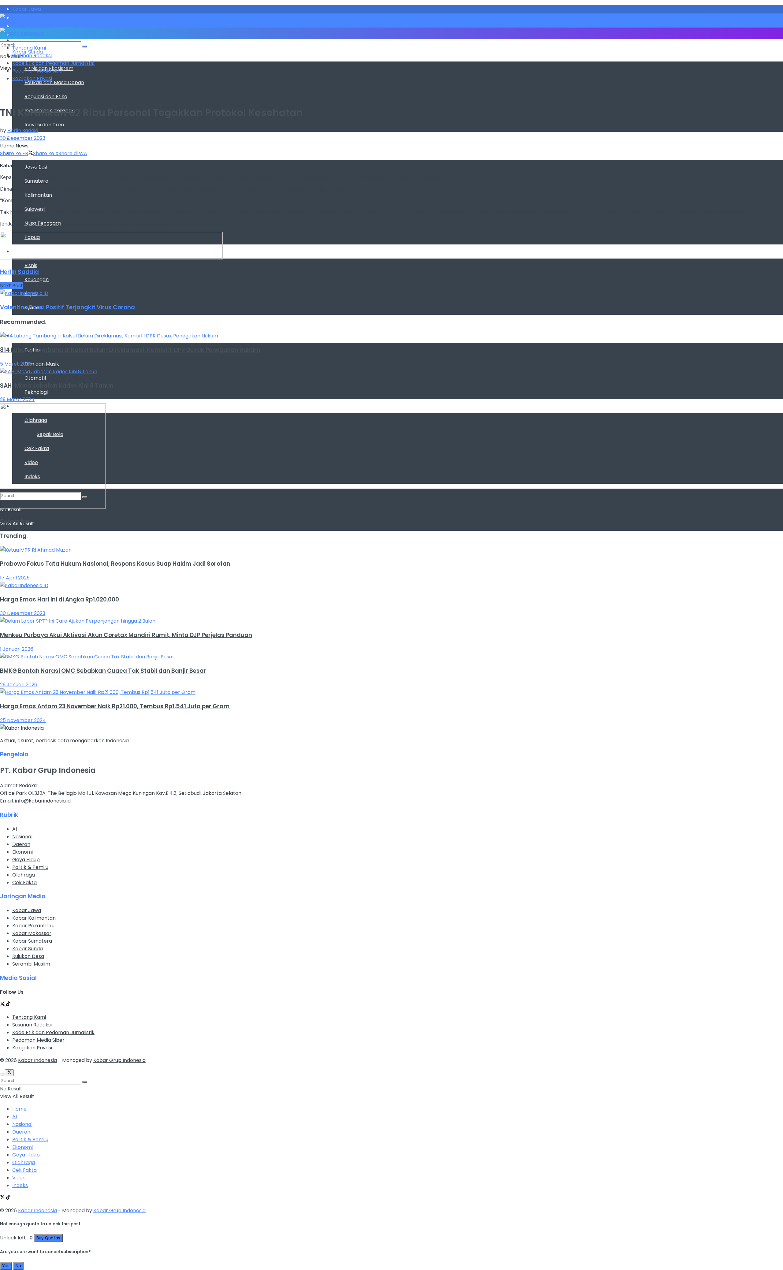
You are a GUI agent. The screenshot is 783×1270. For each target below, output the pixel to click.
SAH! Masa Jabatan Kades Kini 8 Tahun (56, 386)
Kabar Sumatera (32, 940)
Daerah (21, 844)
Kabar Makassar (31, 933)
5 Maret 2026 (16, 363)
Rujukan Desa (28, 956)
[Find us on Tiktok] (8, 1004)
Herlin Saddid (22, 130)
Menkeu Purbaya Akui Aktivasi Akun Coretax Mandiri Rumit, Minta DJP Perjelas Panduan (126, 635)
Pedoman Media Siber (38, 70)
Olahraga (23, 874)
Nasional (22, 836)
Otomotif (35, 378)
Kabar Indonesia (37, 1060)
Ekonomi (22, 851)
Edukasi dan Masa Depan (54, 82)
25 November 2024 (23, 720)
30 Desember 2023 (22, 138)
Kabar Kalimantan (34, 918)
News (22, 145)
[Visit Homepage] (23, 20)
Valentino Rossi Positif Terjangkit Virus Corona (67, 307)
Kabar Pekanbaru (33, 925)
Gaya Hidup (26, 859)
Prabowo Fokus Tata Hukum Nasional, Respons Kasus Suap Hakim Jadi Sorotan (115, 564)
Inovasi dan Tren (44, 124)
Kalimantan (38, 195)
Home (7, 145)
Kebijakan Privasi (32, 78)
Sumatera (36, 180)
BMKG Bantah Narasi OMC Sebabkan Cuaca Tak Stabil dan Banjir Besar (103, 671)
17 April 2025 (15, 577)
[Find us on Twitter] (3, 1004)
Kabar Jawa (26, 910)
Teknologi (36, 392)
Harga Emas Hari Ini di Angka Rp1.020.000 (59, 599)
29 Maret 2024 (17, 399)
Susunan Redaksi (32, 55)
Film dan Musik (41, 363)
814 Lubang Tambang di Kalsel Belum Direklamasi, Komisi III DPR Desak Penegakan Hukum (130, 350)
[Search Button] (84, 46)
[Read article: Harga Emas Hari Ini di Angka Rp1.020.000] (391, 585)
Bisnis (30, 265)
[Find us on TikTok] (8, 1197)
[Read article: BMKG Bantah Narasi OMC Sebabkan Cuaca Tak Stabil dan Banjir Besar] (391, 657)
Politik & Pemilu (30, 867)
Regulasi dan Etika (45, 96)
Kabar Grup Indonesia (119, 1060)
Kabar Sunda (27, 948)
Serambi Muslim (31, 963)
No (18, 1266)
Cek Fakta (24, 882)
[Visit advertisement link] (111, 257)
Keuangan (36, 279)
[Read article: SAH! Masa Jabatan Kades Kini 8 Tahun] (391, 371)
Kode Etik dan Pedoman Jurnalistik (53, 63)
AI (14, 828)
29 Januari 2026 (18, 684)
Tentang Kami (29, 47)
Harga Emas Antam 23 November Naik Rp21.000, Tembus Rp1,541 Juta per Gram (115, 706)
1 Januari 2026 (16, 649)
